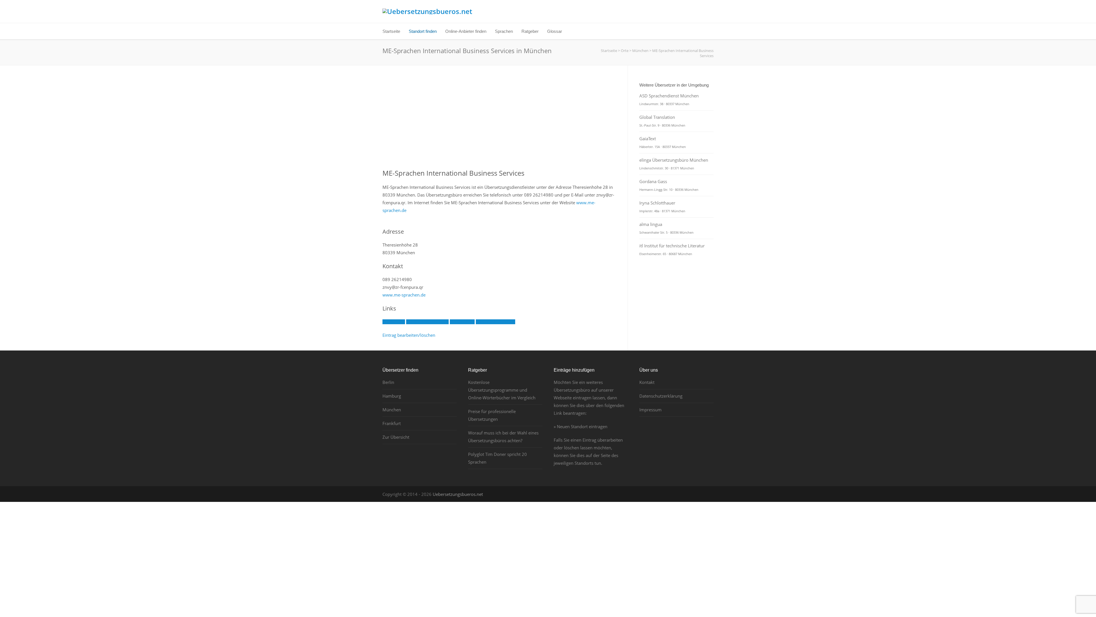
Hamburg (391, 396)
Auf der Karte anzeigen (427, 321)
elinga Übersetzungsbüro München (673, 163)
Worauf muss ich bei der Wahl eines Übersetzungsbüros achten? (503, 436)
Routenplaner (462, 321)
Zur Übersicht (395, 437)
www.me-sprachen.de (404, 295)
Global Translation (662, 120)
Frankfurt (391, 423)
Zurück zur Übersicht (495, 321)
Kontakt (646, 382)
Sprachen (504, 31)
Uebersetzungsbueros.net (458, 494)
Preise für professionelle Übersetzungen (492, 415)
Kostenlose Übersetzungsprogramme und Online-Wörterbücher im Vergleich (501, 389)
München (391, 409)
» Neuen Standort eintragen (580, 426)
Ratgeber (530, 31)
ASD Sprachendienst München (669, 99)
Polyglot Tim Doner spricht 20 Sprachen (497, 458)
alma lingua (666, 228)
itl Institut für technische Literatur (672, 249)
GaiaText (662, 142)
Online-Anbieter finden (465, 31)
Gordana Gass (668, 185)
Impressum (650, 409)
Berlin (388, 382)
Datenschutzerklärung (660, 396)
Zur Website (393, 321)
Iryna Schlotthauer (662, 206)
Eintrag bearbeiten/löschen (408, 335)
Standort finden (423, 31)
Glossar (554, 31)
